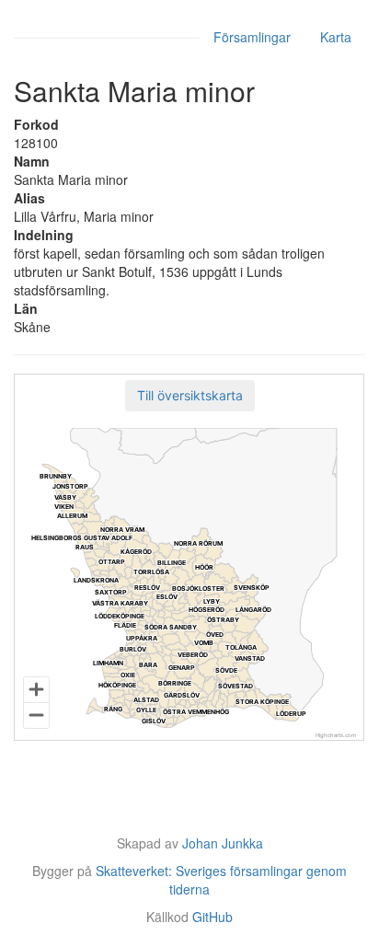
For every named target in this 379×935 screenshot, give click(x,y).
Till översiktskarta (190, 395)
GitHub (212, 916)
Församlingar (252, 37)
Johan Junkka (222, 843)
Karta (335, 37)
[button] (190, 395)
